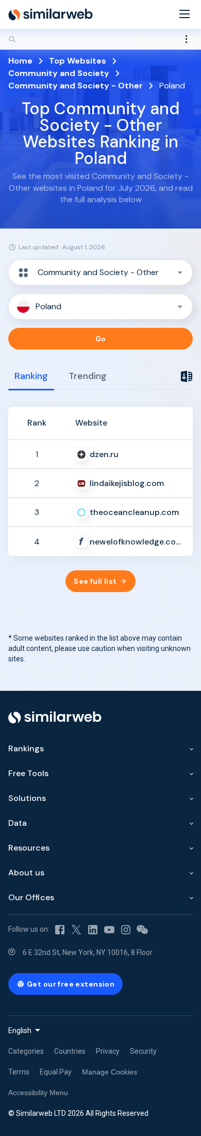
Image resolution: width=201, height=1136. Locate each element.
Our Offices (31, 897)
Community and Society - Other (75, 85)
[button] (100, 272)
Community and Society (58, 73)
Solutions (27, 798)
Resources (28, 847)
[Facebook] (60, 929)
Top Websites (77, 60)
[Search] (100, 39)
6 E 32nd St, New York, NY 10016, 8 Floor (88, 952)
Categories (26, 1051)
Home (20, 60)
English (19, 1030)
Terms (18, 1072)
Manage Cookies (109, 1072)
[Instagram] (126, 929)
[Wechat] (142, 929)
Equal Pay (56, 1072)
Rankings (26, 748)
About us (26, 872)
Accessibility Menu (38, 1092)
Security (143, 1051)
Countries (70, 1051)
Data (17, 822)
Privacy (108, 1051)
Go (100, 338)
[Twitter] (76, 929)
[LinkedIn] (93, 929)
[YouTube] (109, 929)
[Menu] (184, 15)
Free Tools (28, 773)
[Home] (50, 14)
